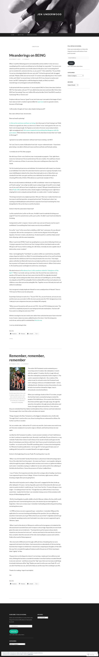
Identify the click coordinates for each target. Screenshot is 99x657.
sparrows (40, 102)
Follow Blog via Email (74, 46)
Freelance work (32, 34)
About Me (21, 34)
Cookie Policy (30, 654)
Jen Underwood (49, 14)
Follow (71, 63)
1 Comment (25, 59)
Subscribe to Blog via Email (17, 614)
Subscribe (13, 631)
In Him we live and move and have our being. (22, 123)
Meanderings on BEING (27, 55)
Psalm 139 (16, 189)
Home (12, 34)
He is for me (38, 320)
